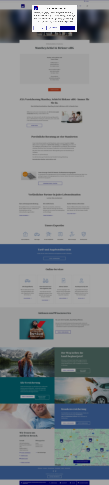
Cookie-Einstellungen (39, 28)
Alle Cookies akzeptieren (67, 28)
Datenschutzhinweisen (65, 22)
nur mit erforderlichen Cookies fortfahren (53, 28)
